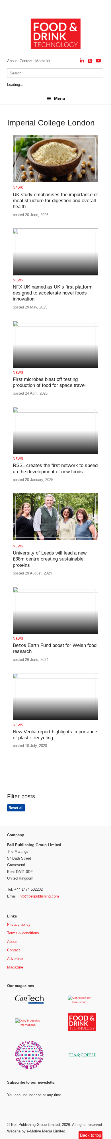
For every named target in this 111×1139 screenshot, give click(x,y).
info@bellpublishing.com (39, 896)
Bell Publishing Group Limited (35, 1124)
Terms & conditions (23, 933)
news (18, 188)
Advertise (15, 959)
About (12, 61)
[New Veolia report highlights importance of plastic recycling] (55, 677)
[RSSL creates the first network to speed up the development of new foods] (55, 411)
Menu (59, 98)
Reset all (16, 808)
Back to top (90, 1135)
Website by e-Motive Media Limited (36, 1131)
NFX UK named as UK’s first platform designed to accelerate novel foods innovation (52, 293)
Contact (26, 61)
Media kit (42, 61)
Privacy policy (18, 924)
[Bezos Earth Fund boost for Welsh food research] (55, 591)
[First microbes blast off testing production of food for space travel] (55, 325)
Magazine (15, 967)
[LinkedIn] (82, 60)
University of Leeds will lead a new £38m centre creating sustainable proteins (50, 559)
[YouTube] (98, 60)
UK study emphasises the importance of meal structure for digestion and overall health (55, 201)
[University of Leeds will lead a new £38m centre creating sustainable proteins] (55, 539)
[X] (90, 60)
